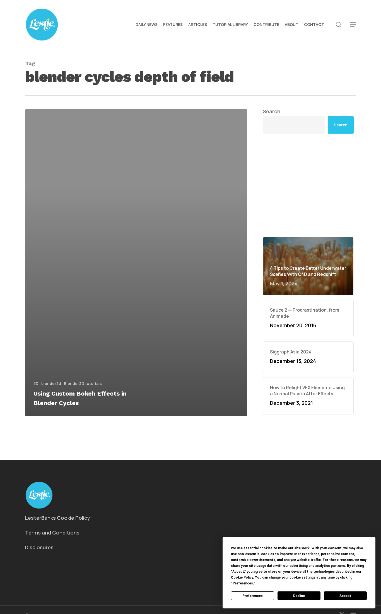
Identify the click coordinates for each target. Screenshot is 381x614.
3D (35, 383)
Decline (299, 596)
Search (271, 111)
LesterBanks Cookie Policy (57, 517)
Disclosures (39, 547)
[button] (353, 25)
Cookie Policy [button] (242, 577)
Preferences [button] (243, 583)
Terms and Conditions (52, 532)
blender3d (51, 383)
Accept (345, 596)
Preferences (252, 596)
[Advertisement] (308, 185)
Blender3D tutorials (83, 383)
